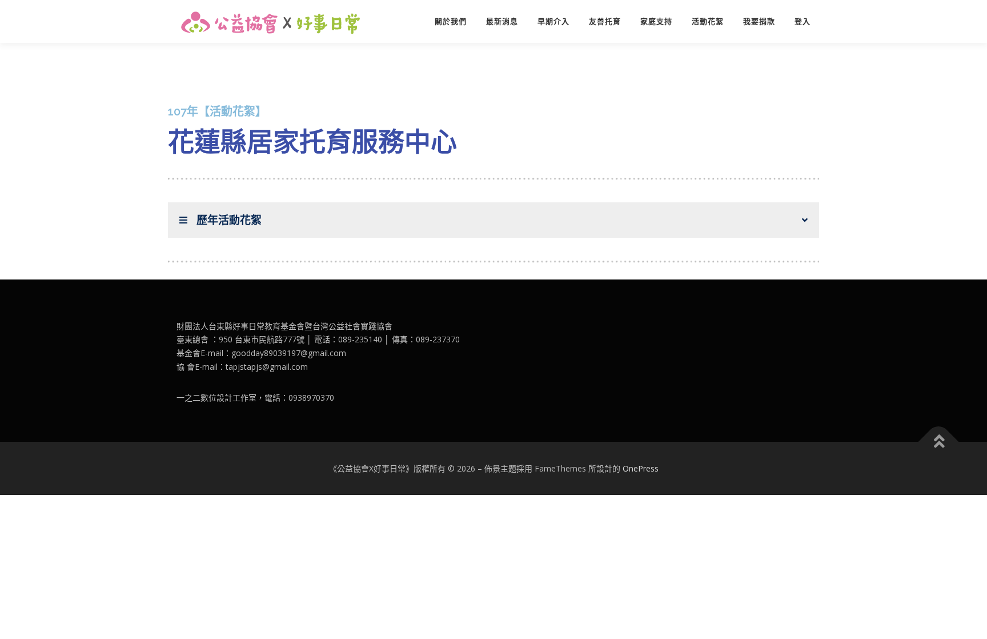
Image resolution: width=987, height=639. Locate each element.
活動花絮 (708, 21)
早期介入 (553, 21)
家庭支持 (656, 21)
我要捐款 (759, 21)
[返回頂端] (938, 441)
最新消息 (502, 21)
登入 (803, 21)
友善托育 (605, 21)
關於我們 (451, 21)
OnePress (641, 468)
